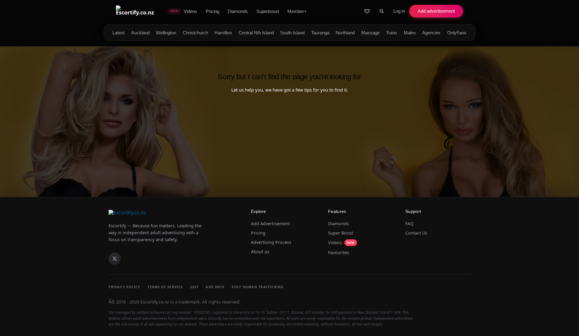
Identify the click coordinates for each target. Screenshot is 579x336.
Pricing (258, 233)
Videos (341, 242)
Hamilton (223, 32)
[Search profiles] (381, 11)
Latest (118, 32)
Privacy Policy (124, 287)
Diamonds (338, 223)
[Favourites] (367, 11)
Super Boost (340, 233)
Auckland (140, 32)
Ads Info (215, 287)
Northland (345, 32)
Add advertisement (436, 11)
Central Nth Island (256, 32)
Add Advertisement (270, 223)
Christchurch (195, 32)
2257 (194, 287)
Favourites (338, 252)
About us (260, 251)
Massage (370, 32)
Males (410, 32)
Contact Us (416, 233)
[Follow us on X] (115, 259)
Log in (399, 11)
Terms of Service (165, 287)
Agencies (431, 32)
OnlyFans (457, 32)
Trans (391, 32)
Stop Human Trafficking (258, 287)
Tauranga (320, 32)
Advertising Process (271, 242)
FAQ (409, 223)
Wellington (166, 32)
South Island (292, 32)
